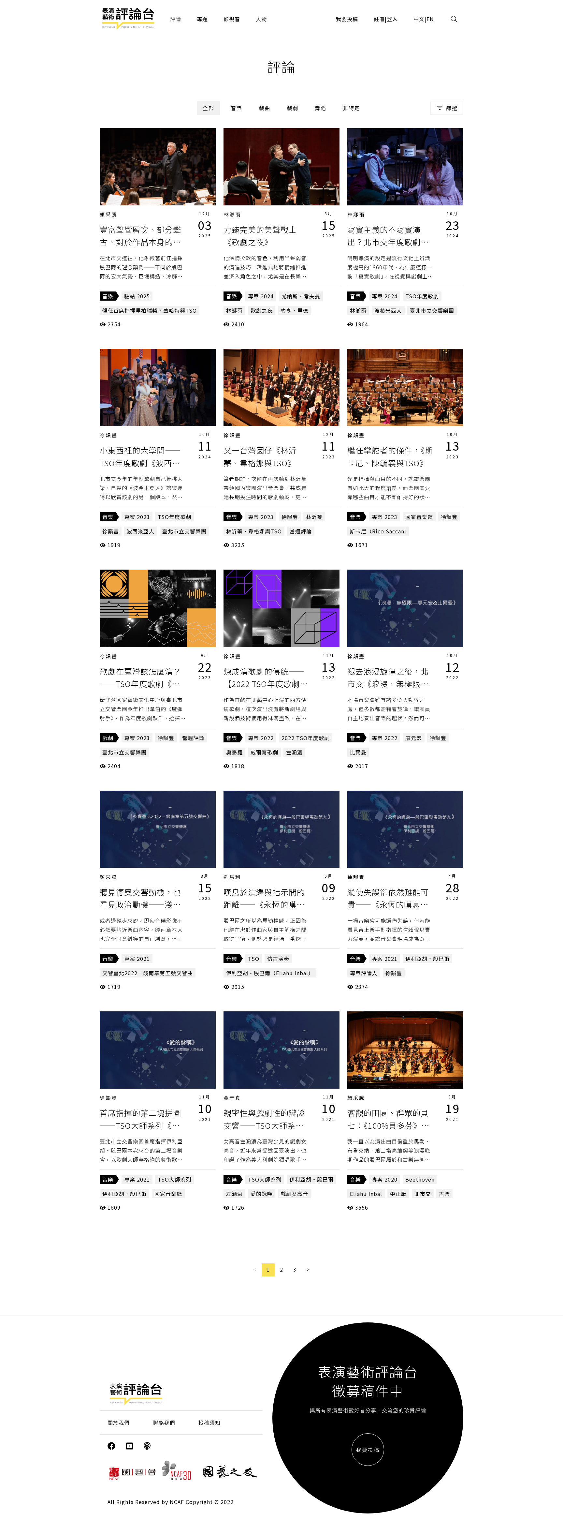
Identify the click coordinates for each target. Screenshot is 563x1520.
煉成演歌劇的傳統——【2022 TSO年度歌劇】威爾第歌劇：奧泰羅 (266, 683)
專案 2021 (137, 958)
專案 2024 (261, 296)
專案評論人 (364, 973)
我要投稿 (347, 19)
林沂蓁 (314, 517)
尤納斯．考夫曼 (301, 296)
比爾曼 (358, 752)
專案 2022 (261, 738)
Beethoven (420, 1179)
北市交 (422, 1194)
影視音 (232, 19)
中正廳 (398, 1194)
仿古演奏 (278, 958)
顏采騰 (108, 214)
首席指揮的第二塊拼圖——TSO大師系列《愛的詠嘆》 (140, 1125)
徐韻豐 (108, 435)
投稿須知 (209, 1422)
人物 (261, 19)
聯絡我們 (164, 1422)
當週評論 (301, 531)
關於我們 (119, 1422)
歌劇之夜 (262, 310)
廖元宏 (413, 738)
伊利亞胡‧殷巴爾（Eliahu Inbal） (270, 973)
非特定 (351, 108)
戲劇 (292, 108)
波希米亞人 (388, 310)
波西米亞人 (140, 531)
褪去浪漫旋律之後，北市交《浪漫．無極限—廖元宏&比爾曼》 (388, 683)
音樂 (236, 108)
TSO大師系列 (174, 1179)
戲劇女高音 (294, 1194)
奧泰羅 (234, 752)
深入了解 (157, 167)
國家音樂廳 (419, 517)
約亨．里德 (294, 310)
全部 (208, 108)
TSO (253, 958)
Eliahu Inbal (366, 1194)
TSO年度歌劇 (422, 296)
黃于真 (232, 1097)
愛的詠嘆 (262, 1194)
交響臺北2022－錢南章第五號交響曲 (147, 973)
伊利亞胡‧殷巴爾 (427, 958)
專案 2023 (137, 517)
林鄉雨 (232, 214)
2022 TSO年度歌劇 (306, 738)
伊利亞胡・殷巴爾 (124, 1194)
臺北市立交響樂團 (432, 310)
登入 (392, 19)
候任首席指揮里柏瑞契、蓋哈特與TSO (149, 310)
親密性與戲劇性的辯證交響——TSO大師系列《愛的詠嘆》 (264, 1125)
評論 (175, 19)
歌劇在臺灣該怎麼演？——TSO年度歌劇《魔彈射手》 (140, 683)
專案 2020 (384, 1179)
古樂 (444, 1194)
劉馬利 (232, 876)
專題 (202, 19)
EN (430, 19)
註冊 (379, 19)
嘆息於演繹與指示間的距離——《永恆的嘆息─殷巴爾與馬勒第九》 (264, 904)
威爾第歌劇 (264, 752)
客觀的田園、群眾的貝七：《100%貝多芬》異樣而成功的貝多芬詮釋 (388, 1125)
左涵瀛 (294, 752)
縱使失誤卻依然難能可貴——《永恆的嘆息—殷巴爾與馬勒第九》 (388, 904)
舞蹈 (320, 108)
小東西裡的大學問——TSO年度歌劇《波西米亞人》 (140, 462)
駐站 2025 (137, 296)
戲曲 (264, 108)
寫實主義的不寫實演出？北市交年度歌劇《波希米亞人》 (384, 242)
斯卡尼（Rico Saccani (378, 531)
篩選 (452, 108)
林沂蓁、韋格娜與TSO (254, 531)
